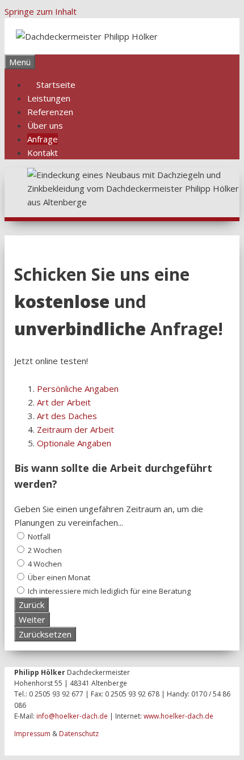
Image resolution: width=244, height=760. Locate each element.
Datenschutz (79, 733)
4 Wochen (44, 564)
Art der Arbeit (64, 402)
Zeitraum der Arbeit (75, 429)
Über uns (45, 125)
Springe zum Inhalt (41, 11)
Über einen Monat (58, 577)
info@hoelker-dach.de (72, 716)
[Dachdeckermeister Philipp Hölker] (87, 36)
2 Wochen (44, 550)
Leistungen (48, 98)
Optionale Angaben (74, 443)
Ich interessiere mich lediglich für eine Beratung (108, 591)
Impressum (32, 733)
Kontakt (42, 152)
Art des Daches (67, 415)
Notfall (38, 536)
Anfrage (42, 139)
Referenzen (50, 111)
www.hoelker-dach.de (178, 716)
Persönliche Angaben (78, 388)
